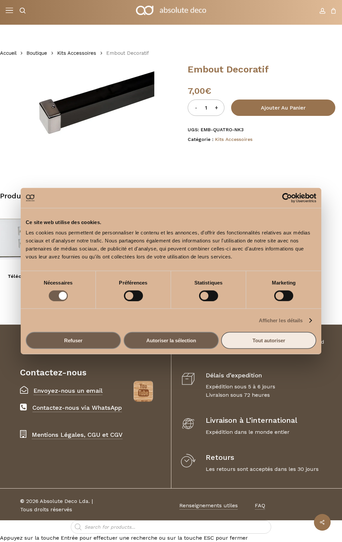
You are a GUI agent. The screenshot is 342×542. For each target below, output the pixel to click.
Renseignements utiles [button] (208, 505)
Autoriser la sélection (171, 340)
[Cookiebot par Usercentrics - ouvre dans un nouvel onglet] (287, 198)
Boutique (36, 53)
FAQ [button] (260, 505)
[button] (9, 10)
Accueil (8, 53)
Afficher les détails (281, 320)
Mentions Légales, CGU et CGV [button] (77, 434)
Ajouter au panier (283, 108)
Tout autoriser (268, 340)
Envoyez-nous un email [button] (68, 390)
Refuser (73, 340)
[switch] (133, 295)
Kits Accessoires (76, 53)
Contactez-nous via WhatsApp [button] (77, 407)
